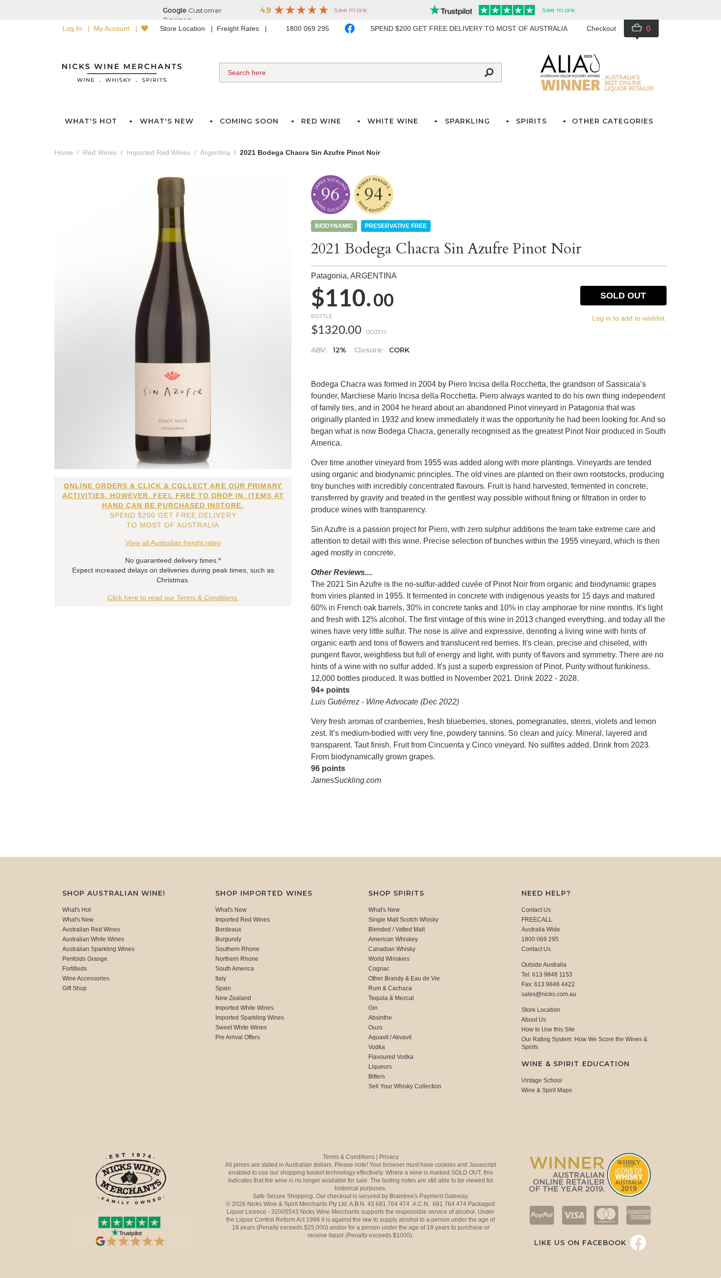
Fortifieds (74, 968)
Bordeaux (228, 929)
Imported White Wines (244, 1007)
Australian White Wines (93, 939)
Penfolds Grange (84, 958)
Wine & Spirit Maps (546, 1090)
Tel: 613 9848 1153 (546, 974)
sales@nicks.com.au (548, 994)
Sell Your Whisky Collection (404, 1086)
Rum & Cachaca (390, 988)
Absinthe (380, 1017)
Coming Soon (249, 121)
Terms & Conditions (349, 1156)
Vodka (376, 1047)
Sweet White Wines (241, 1027)
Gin (373, 1007)
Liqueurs (380, 1066)
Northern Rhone (236, 958)
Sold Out (623, 296)
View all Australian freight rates (173, 543)
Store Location (183, 28)
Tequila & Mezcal (391, 998)
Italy (220, 978)
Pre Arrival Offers (237, 1037)
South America (234, 968)
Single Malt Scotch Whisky (403, 919)
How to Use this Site (548, 1029)
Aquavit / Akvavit (390, 1037)
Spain (223, 988)
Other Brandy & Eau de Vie (404, 978)
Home (63, 152)
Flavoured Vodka (390, 1056)
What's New (78, 919)
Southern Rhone (237, 949)
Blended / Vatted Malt (396, 929)
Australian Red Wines (91, 929)
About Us (533, 1019)
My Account (112, 28)
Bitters (376, 1076)
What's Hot (91, 121)
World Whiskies (389, 958)
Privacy (389, 1156)
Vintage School (541, 1080)
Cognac (378, 968)
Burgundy (228, 939)
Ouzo (375, 1027)
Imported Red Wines (242, 919)
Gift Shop (74, 988)
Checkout (601, 28)
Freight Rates (239, 28)
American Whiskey (393, 939)
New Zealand (233, 998)
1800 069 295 (307, 28)
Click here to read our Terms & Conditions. (173, 597)
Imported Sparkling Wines (249, 1017)
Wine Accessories (85, 978)
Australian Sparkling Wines (98, 949)
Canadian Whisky (391, 949)
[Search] (489, 72)
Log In (73, 28)
